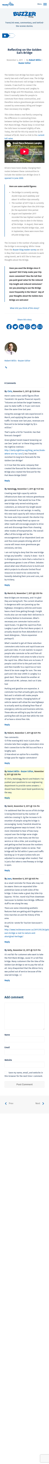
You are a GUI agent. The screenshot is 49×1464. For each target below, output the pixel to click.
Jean (9, 878)
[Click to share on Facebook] (9, 326)
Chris (9, 391)
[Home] (5, 35)
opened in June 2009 (14, 178)
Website (8, 1060)
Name (7, 1035)
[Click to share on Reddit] (33, 326)
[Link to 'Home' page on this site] (8, 4)
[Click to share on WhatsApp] (27, 326)
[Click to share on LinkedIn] (21, 326)
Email (7, 1047)
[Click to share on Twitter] (15, 326)
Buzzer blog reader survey (24, 250)
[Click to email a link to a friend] (40, 326)
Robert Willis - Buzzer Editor (20, 771)
